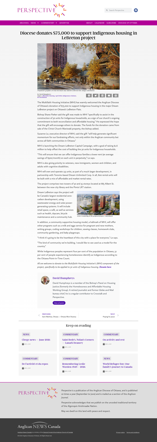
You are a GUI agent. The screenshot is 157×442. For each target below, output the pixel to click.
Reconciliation (42, 97)
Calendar (99, 23)
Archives (24, 23)
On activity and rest (114, 339)
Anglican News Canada (25, 432)
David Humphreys (63, 278)
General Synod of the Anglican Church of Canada (58, 432)
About (89, 23)
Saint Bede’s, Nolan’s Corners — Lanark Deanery (78, 341)
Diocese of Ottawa (127, 23)
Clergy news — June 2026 (36, 339)
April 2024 (58, 96)
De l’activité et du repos (35, 363)
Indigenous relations (69, 96)
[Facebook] (136, 10)
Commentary (47, 23)
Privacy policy (120, 432)
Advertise (64, 23)
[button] (89, 95)
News (33, 23)
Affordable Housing (48, 96)
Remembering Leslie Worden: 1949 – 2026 (73, 365)
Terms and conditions (132, 432)
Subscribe (111, 23)
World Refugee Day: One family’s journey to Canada (117, 365)
